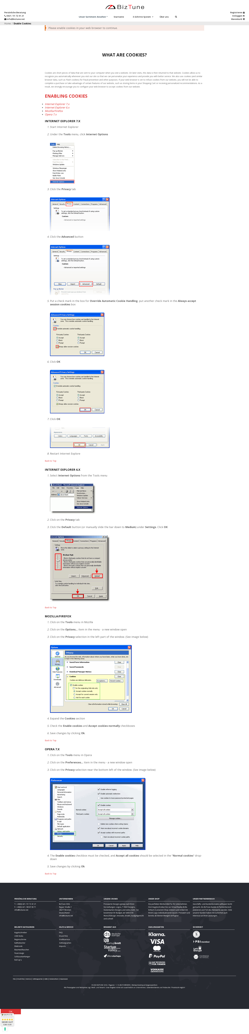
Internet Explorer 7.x (57, 104)
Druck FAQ (63, 936)
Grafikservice (64, 939)
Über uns (165, 16)
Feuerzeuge (19, 953)
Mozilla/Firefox (54, 111)
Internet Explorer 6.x (57, 107)
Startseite (120, 16)
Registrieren (236, 12)
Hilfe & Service (66, 927)
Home (7, 23)
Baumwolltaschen (21, 949)
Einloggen (237, 15)
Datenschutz (54, 979)
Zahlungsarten (65, 943)
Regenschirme (20, 939)
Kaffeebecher (19, 943)
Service (28, 979)
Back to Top (50, 460)
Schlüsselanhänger (22, 956)
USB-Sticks (18, 936)
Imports (62, 946)
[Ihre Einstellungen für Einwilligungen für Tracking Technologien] (5, 1029)
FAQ (61, 932)
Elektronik (18, 946)
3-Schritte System (143, 16)
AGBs (46, 979)
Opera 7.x (50, 114)
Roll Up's (18, 960)
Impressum (64, 979)
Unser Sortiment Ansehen (91, 16)
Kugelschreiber (20, 932)
